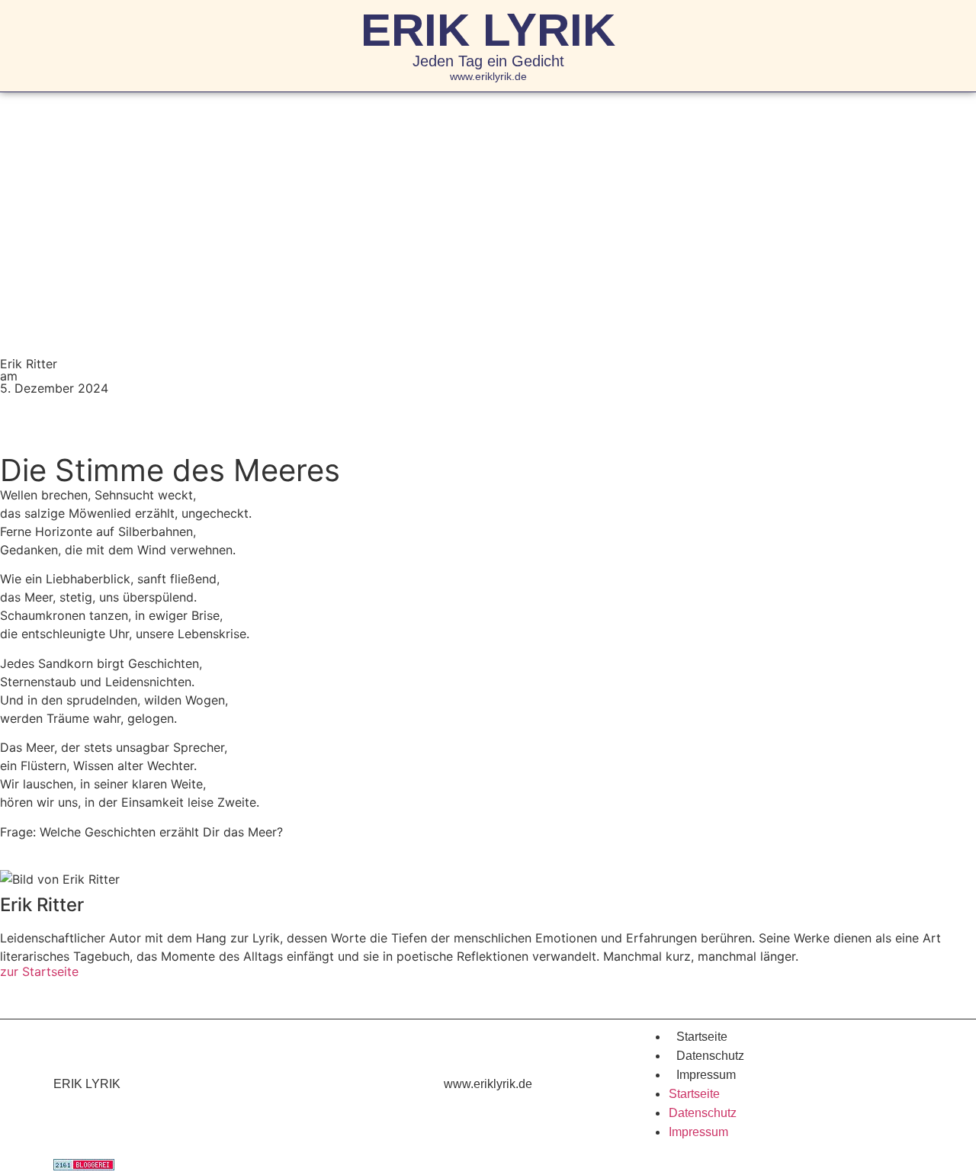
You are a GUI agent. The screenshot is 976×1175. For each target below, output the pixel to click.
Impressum (706, 1074)
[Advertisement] (488, 206)
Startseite (701, 1036)
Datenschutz (710, 1055)
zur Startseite (39, 971)
